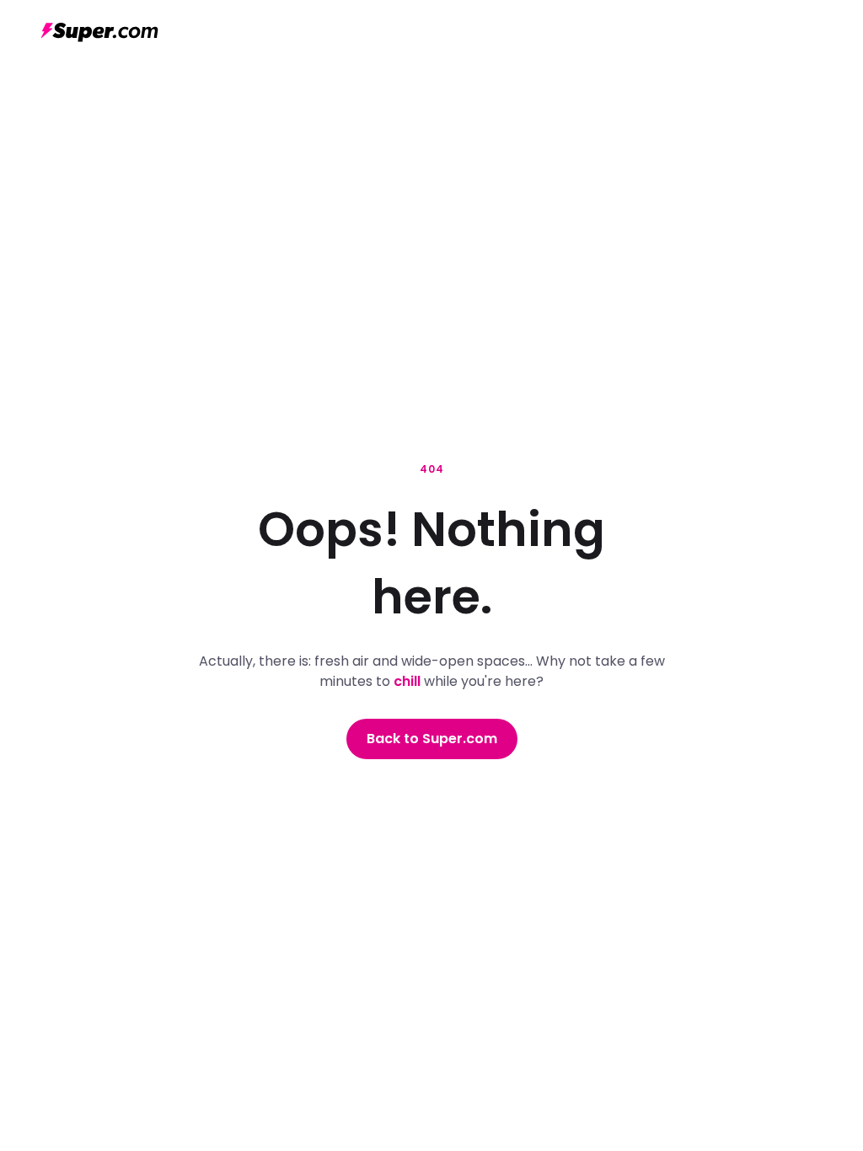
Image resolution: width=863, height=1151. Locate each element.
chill (407, 681)
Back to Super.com (432, 738)
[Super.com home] (99, 32)
